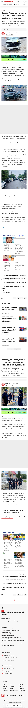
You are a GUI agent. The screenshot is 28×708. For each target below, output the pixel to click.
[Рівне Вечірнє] (10, 1)
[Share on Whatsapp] (14, 705)
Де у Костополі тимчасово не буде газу (13, 574)
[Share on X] (10, 705)
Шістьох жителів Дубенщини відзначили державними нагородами (9, 309)
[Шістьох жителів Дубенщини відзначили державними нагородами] (23, 309)
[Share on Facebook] (7, 705)
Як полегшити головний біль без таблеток (14, 275)
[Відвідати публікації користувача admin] (3, 33)
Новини (4, 10)
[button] (2, 1)
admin (6, 32)
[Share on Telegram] (17, 705)
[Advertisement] (14, 119)
